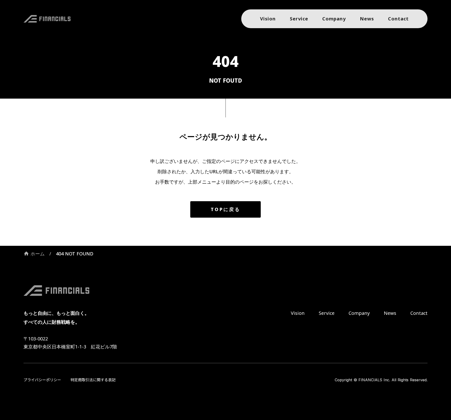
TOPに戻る (225, 209)
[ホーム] (49, 19)
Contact (419, 313)
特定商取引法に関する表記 (93, 380)
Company (359, 313)
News (390, 313)
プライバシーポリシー (42, 380)
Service (326, 313)
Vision (298, 313)
